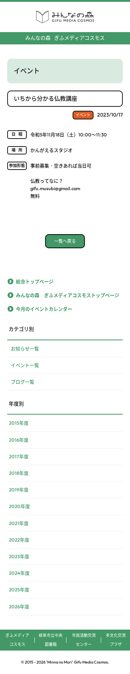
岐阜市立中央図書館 (50, 640)
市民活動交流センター (84, 640)
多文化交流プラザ (116, 640)
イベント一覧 (25, 365)
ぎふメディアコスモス (65, 38)
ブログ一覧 (22, 382)
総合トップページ (34, 281)
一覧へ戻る (65, 241)
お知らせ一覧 (25, 348)
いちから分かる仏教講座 (45, 98)
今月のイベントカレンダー (44, 309)
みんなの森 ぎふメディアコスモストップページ (67, 295)
